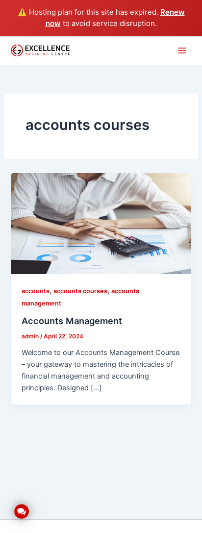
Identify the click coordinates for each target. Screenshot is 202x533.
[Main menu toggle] (182, 50)
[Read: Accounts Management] (101, 223)
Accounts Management (72, 320)
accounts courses (80, 291)
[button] (21, 511)
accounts (36, 291)
